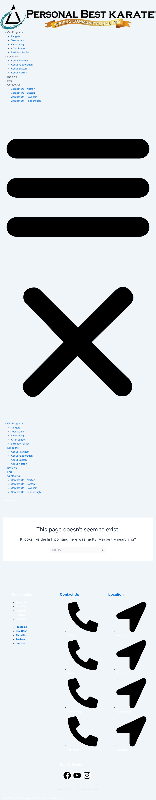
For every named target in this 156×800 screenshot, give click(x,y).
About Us (21, 610)
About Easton (19, 68)
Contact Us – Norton (23, 88)
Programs (21, 602)
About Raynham (20, 60)
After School (18, 48)
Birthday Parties (20, 52)
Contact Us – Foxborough (26, 100)
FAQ (9, 80)
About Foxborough (22, 64)
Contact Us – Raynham (24, 96)
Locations (13, 56)
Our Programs (15, 32)
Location (116, 594)
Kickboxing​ (17, 44)
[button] (78, 263)
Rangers (15, 36)
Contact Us (13, 84)
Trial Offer (21, 606)
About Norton (19, 72)
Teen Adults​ (18, 40)
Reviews (12, 76)
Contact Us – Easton (23, 92)
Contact (20, 619)
